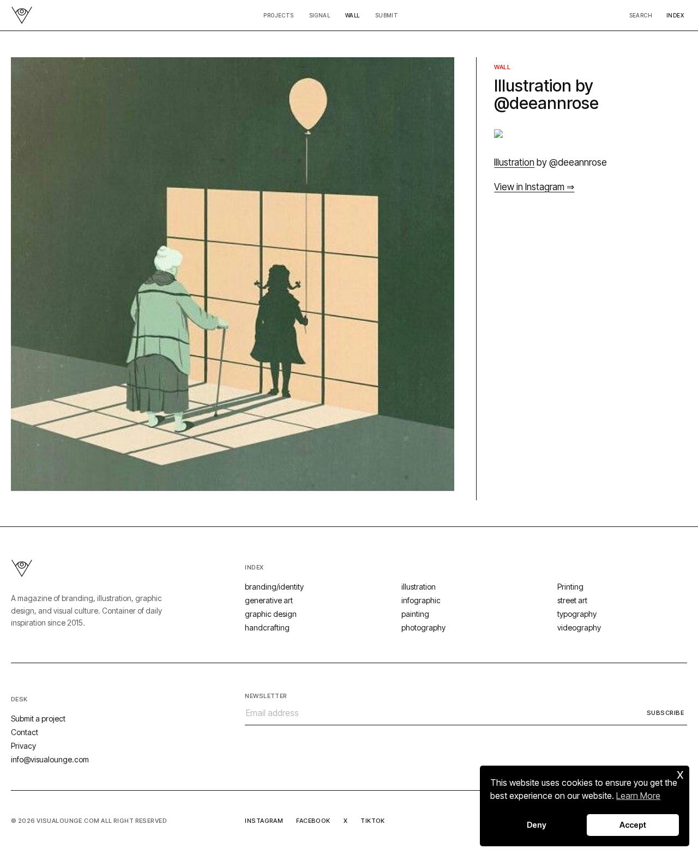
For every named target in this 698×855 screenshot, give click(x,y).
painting (415, 613)
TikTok (372, 820)
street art (572, 600)
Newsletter (266, 696)
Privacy (23, 745)
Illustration (514, 162)
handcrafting (267, 627)
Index (675, 15)
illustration (418, 586)
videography (579, 627)
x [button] (680, 773)
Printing (570, 586)
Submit (386, 15)
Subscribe (665, 713)
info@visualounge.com (50, 759)
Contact (24, 732)
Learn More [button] (638, 795)
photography (423, 627)
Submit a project (38, 718)
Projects (278, 15)
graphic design (271, 613)
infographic (421, 600)
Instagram (264, 820)
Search (640, 15)
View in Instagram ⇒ (534, 186)
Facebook (313, 820)
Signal (319, 15)
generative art (269, 600)
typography (577, 613)
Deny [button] (536, 824)
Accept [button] (632, 824)
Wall (352, 15)
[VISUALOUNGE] (22, 15)
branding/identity (274, 586)
